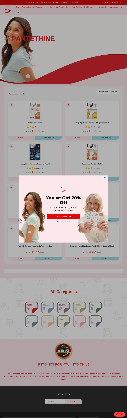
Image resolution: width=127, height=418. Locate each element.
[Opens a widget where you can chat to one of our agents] (119, 414)
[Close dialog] (105, 178)
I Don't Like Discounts (63, 222)
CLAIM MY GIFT (63, 216)
